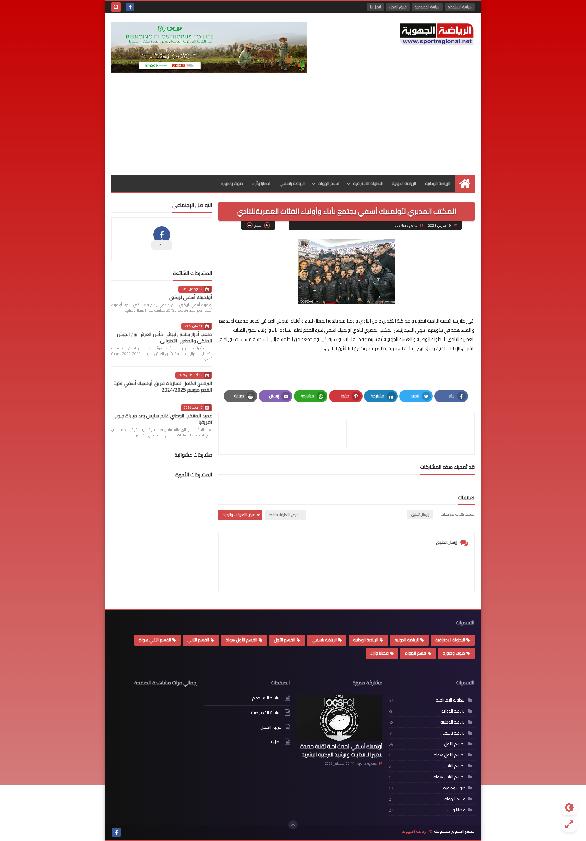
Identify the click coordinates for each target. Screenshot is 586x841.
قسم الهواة (328, 183)
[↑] (293, 824)
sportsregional (367, 763)
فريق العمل (398, 6)
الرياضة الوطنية (437, 183)
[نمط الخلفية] (569, 824)
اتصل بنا (375, 6)
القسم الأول (284, 640)
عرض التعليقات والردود (239, 514)
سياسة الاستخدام (460, 6)
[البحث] (116, 7)
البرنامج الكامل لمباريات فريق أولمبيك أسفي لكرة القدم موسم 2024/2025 (163, 386)
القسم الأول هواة (241, 640)
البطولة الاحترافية (368, 183)
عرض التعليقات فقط (283, 514)
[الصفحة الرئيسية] (465, 183)
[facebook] (130, 7)
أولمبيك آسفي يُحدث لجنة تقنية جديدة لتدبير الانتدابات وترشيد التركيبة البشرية (341, 750)
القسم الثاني (198, 640)
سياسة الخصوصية (427, 6)
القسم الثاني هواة (155, 640)
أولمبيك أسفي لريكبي (190, 297)
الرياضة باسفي (292, 183)
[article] (285, 433)
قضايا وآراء (261, 183)
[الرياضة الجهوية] (437, 34)
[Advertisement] (293, 129)
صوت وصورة (232, 183)
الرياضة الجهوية (415, 831)
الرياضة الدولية (404, 183)
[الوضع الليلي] (569, 807)
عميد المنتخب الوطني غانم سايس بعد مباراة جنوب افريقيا (163, 419)
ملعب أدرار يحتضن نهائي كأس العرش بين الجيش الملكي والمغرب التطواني (164, 337)
